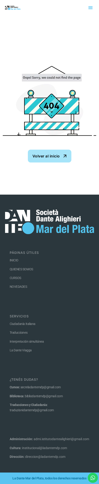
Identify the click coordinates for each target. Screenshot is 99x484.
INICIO (14, 260)
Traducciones (19, 332)
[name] (49, 156)
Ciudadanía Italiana (22, 324)
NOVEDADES (18, 286)
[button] (90, 7)
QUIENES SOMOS (21, 269)
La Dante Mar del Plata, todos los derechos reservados (49, 478)
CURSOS (15, 278)
